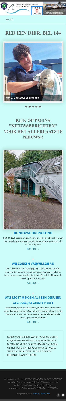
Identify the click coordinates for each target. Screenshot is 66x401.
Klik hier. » (33, 249)
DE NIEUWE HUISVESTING (33, 233)
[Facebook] (58, 6)
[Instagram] (62, 6)
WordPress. (45, 393)
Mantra (36, 393)
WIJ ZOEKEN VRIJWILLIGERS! (33, 263)
